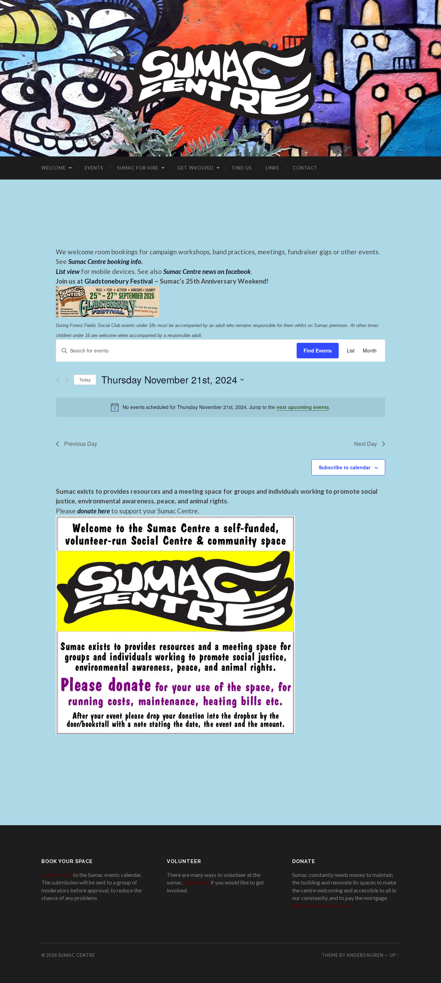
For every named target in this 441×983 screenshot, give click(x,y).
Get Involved (195, 168)
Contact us (196, 882)
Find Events (318, 350)
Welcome (53, 168)
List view (68, 271)
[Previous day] (58, 380)
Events (94, 168)
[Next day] (67, 380)
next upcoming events (302, 406)
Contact (305, 168)
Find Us (242, 168)
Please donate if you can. (321, 905)
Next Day (365, 444)
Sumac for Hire (137, 168)
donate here (93, 511)
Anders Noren (365, 955)
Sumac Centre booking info (104, 261)
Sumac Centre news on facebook (207, 271)
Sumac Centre (76, 955)
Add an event (56, 874)
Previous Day (80, 444)
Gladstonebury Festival (118, 281)
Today (85, 379)
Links (272, 168)
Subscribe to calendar (344, 467)
